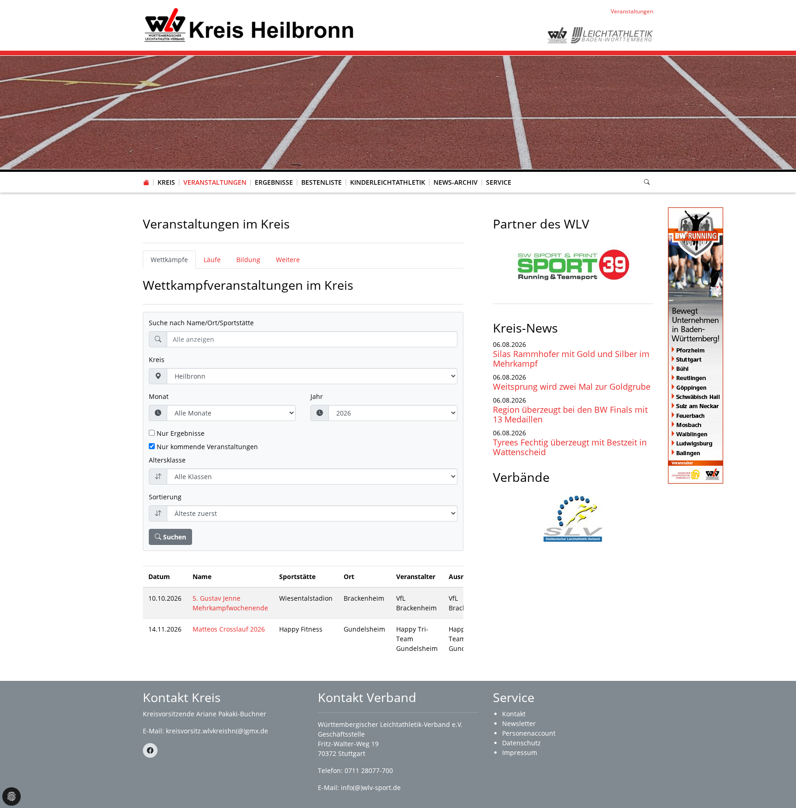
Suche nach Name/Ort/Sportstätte (201, 322)
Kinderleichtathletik (387, 182)
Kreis (166, 182)
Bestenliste (321, 182)
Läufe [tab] (212, 259)
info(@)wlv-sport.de (371, 787)
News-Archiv (455, 182)
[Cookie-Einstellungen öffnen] (11, 796)
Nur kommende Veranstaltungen (206, 446)
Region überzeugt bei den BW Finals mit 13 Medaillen (570, 414)
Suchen (173, 537)
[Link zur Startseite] (249, 24)
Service (498, 182)
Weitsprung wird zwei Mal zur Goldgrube (571, 386)
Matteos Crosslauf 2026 (229, 629)
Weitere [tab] (288, 259)
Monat (159, 396)
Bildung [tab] (248, 259)
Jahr (316, 396)
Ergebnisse (274, 182)
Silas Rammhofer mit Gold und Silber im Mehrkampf (571, 358)
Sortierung (165, 496)
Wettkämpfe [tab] (169, 259)
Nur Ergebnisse (180, 433)
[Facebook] (150, 750)
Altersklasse (167, 460)
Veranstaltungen (214, 182)
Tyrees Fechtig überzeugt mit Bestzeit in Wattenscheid (570, 447)
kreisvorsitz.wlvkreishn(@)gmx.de (217, 730)
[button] (166, 173)
